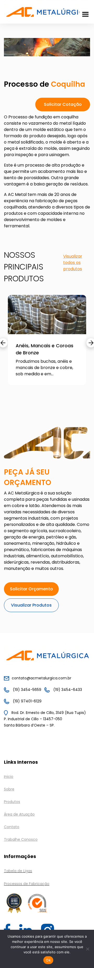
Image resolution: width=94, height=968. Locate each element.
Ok (48, 960)
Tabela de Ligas (18, 870)
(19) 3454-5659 (26, 689)
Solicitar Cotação (63, 104)
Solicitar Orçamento (31, 589)
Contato (11, 826)
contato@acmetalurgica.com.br (41, 678)
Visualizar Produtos (31, 605)
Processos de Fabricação (26, 883)
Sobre (9, 789)
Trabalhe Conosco (21, 839)
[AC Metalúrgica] (47, 11)
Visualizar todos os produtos (72, 262)
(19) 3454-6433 (67, 689)
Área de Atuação (19, 814)
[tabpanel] (47, 344)
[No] (87, 949)
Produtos (12, 801)
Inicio (8, 776)
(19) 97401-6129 (27, 701)
